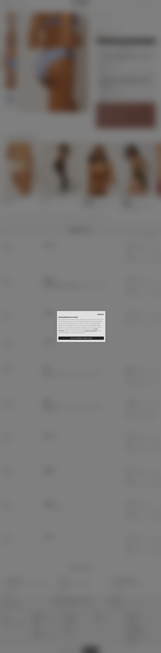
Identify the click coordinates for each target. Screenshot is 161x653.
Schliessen (100, 314)
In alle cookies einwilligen (81, 338)
